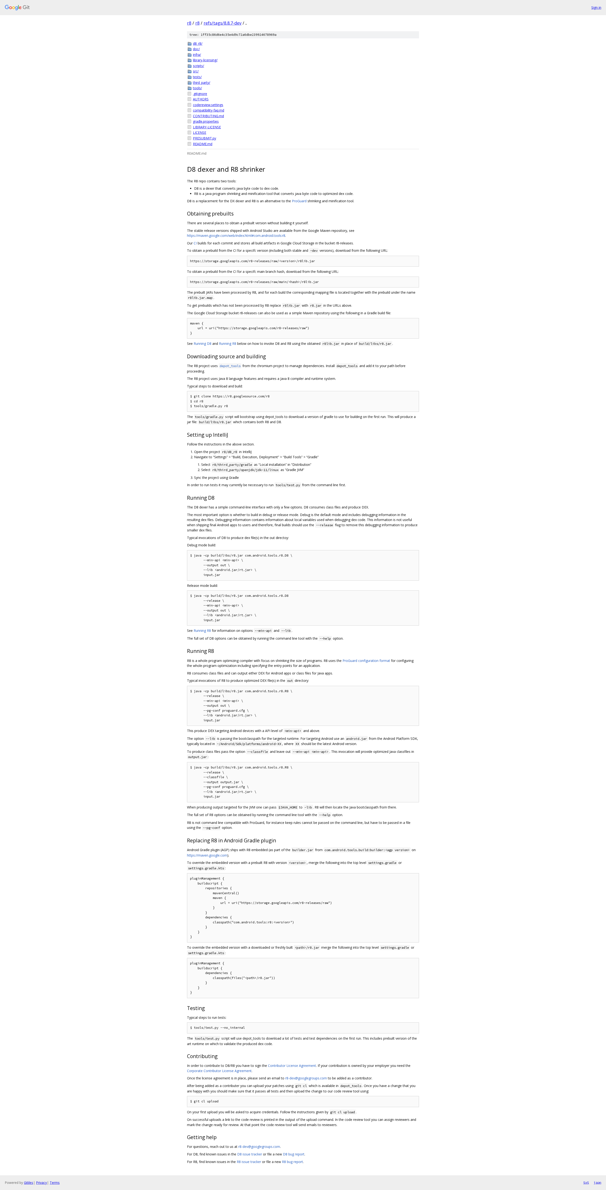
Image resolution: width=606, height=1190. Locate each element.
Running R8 (227, 343)
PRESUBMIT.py (204, 138)
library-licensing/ (205, 60)
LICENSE (199, 132)
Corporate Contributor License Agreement (219, 1071)
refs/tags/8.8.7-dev (222, 23)
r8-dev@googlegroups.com (306, 1078)
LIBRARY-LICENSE (207, 127)
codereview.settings (208, 105)
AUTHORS (201, 99)
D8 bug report (293, 1154)
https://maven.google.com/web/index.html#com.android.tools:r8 (236, 235)
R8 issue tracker (249, 1161)
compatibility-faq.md (208, 110)
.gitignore (200, 93)
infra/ (197, 54)
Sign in (596, 7)
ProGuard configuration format (366, 660)
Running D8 (202, 343)
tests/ (197, 77)
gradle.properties (206, 121)
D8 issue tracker (249, 1154)
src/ (196, 71)
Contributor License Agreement (292, 1065)
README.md (202, 144)
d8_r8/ (197, 43)
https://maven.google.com (207, 855)
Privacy (41, 1182)
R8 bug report (292, 1161)
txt (586, 1182)
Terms (55, 1182)
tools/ (197, 88)
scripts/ (198, 65)
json (597, 1182)
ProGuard (299, 201)
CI (195, 243)
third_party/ (201, 82)
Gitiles (28, 1182)
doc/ (196, 49)
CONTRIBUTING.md (208, 116)
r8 (189, 23)
